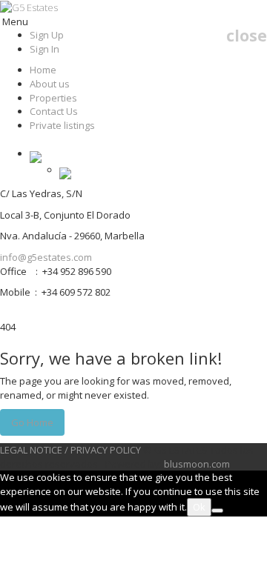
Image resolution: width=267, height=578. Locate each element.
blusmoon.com (197, 464)
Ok (199, 507)
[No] (217, 510)
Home (43, 69)
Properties (53, 97)
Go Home (32, 422)
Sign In (44, 49)
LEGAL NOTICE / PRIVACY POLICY (70, 449)
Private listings (62, 125)
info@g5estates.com (46, 257)
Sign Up (47, 34)
